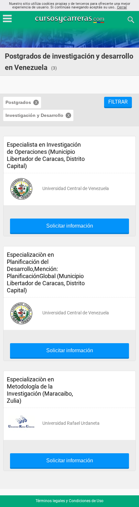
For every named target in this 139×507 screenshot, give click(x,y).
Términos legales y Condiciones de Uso (69, 501)
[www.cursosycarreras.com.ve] (70, 19)
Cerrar (122, 7)
